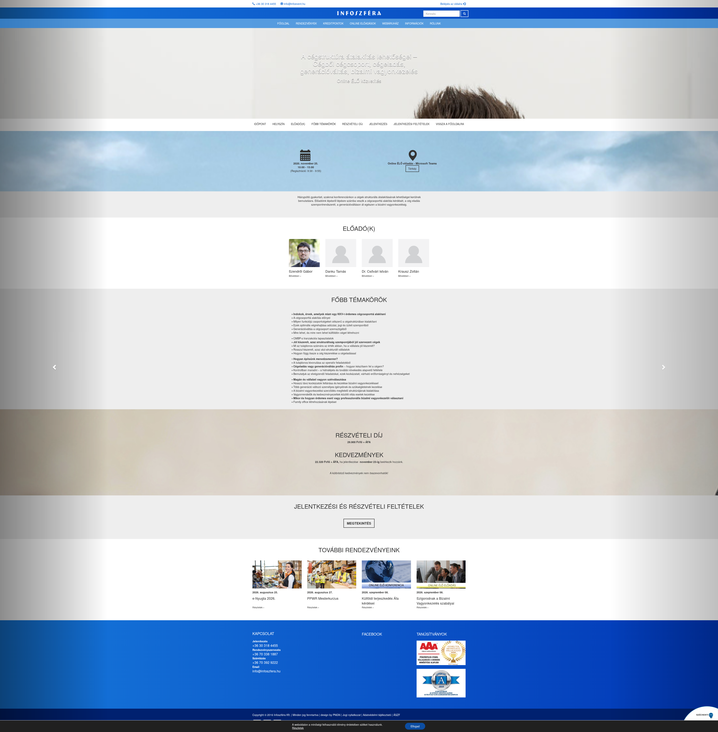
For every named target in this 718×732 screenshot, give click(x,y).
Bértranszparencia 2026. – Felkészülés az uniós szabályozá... (327, 603)
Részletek (298, 728)
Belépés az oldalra (451, 4)
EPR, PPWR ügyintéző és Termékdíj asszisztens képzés (384, 600)
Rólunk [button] (435, 23)
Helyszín (278, 124)
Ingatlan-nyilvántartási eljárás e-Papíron (276, 600)
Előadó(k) (298, 124)
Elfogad (415, 726)
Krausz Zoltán (408, 271)
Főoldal (283, 23)
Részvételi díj (352, 124)
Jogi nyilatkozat (352, 715)
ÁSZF (396, 715)
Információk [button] (414, 23)
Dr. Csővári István (375, 271)
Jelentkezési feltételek (411, 124)
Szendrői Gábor (300, 271)
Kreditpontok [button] (333, 23)
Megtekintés (359, 523)
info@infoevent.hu (294, 4)
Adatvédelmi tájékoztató (377, 715)
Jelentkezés (378, 124)
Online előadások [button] (363, 23)
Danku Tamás (335, 271)
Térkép (412, 168)
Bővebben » (295, 275)
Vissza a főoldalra (450, 124)
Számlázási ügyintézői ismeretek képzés (441, 600)
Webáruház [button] (390, 23)
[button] (54, 366)
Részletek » (258, 607)
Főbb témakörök (324, 124)
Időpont (260, 124)
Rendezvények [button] (306, 23)
